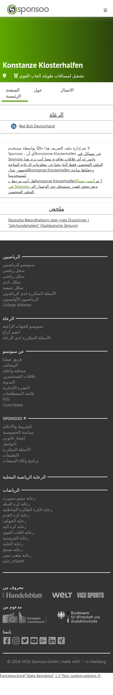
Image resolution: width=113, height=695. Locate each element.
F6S (6, 399)
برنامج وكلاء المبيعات (21, 460)
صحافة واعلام (14, 370)
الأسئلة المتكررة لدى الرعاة (26, 337)
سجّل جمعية (13, 287)
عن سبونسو (13, 351)
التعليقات (11, 455)
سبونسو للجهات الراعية (23, 326)
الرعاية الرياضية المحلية (24, 477)
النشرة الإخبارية (16, 387)
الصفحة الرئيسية (13, 93)
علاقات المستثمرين (19, 376)
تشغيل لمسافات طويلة (63, 75)
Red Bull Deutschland (37, 126)
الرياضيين (11, 256)
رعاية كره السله (16, 503)
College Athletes (17, 304)
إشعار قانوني (14, 438)
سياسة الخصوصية (18, 432)
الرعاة (8, 318)
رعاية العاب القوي (18, 532)
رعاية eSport (13, 561)
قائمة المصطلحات (18, 393)
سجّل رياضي (14, 276)
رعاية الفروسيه (16, 538)
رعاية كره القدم (16, 515)
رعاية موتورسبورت (19, 498)
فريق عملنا (12, 359)
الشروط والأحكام (17, 426)
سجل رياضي (14, 270)
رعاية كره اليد (14, 526)
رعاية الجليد (13, 543)
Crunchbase (13, 404)
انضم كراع (11, 332)
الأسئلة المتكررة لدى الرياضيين (29, 293)
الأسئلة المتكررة (17, 449)
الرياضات (11, 490)
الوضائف (10, 365)
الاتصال (67, 90)
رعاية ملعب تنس (17, 555)
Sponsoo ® (14, 418)
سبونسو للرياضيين (19, 264)
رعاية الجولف (14, 520)
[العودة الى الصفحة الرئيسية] (53, 10)
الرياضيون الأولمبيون (20, 299)
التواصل (9, 443)
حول (38, 90)
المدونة (9, 382)
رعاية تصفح (12, 549)
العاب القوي (30, 75)
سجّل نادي (12, 282)
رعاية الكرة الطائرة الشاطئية (27, 509)
